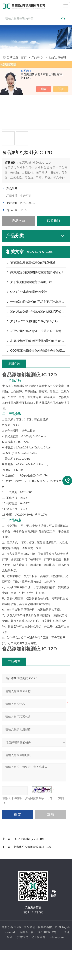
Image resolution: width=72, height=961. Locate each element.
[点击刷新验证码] (42, 789)
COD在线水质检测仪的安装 (28, 291)
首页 (24, 57)
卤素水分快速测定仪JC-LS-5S (32, 847)
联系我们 (53, 221)
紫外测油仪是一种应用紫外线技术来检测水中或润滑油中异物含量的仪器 (38, 311)
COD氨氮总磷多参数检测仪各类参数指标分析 (38, 350)
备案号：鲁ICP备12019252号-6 (39, 932)
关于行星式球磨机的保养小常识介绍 (34, 321)
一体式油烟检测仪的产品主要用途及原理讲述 (38, 301)
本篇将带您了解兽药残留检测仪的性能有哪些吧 (38, 340)
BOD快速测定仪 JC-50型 (29, 839)
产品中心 (37, 57)
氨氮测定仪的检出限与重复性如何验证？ (37, 272)
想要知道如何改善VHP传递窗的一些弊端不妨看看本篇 (38, 331)
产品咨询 (18, 221)
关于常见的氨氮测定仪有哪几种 (31, 282)
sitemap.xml (57, 937)
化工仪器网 (38, 937)
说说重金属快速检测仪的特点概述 (32, 262)
